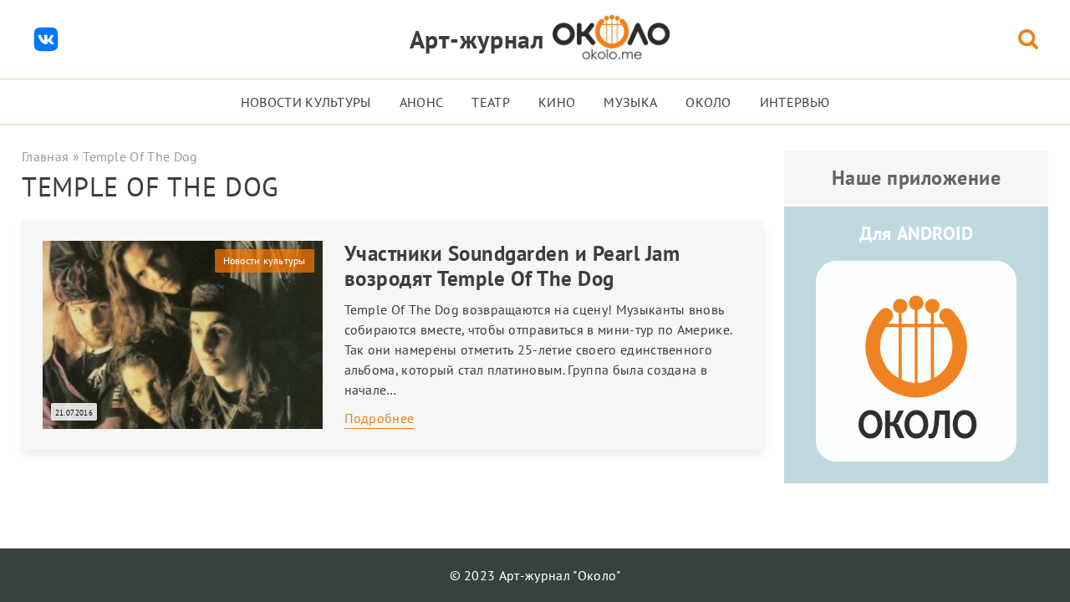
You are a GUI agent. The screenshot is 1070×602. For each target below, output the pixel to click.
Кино (556, 102)
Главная (45, 156)
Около (708, 102)
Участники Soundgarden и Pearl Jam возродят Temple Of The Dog (512, 266)
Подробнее (379, 418)
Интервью (795, 102)
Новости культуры (306, 102)
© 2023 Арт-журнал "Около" (535, 575)
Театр (490, 102)
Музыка (630, 102)
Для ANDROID (916, 233)
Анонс (422, 102)
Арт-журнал (477, 39)
